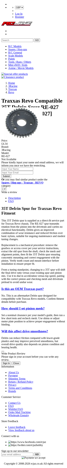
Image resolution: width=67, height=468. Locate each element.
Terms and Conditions (20, 388)
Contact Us (14, 402)
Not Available (8, 159)
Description (14, 198)
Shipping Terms (16, 378)
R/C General (15, 52)
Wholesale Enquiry (18, 415)
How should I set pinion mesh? (23, 308)
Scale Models (15, 55)
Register (19, 16)
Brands (12, 391)
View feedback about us (21, 430)
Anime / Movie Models (21, 68)
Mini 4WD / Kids (17, 64)
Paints (11, 58)
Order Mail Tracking (19, 412)
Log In (19, 13)
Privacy (12, 384)
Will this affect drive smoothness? (24, 331)
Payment (13, 375)
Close (16, 363)
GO (37, 40)
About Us (13, 372)
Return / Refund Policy (20, 381)
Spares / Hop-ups (17, 49)
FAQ (11, 201)
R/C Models (14, 46)
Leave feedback (16, 427)
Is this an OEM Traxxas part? (22, 289)
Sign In (6, 363)
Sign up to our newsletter (15, 450)
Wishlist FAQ (15, 409)
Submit (6, 176)
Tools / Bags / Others (19, 61)
